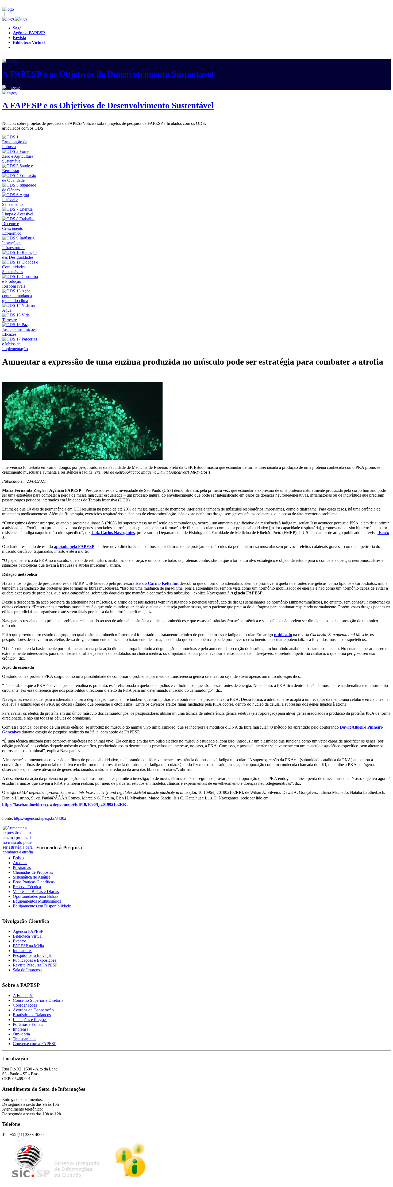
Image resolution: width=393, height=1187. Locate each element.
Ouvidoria (21, 1034)
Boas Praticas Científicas (34, 882)
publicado (283, 634)
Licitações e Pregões (30, 1019)
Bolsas (18, 858)
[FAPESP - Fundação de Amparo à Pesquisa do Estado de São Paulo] (8, 9)
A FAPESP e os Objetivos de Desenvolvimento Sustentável (108, 74)
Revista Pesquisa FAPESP (35, 965)
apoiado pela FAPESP (74, 546)
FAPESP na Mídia (28, 946)
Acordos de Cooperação (33, 1010)
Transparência (24, 1039)
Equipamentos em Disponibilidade (42, 906)
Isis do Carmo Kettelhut (157, 583)
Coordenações (25, 1005)
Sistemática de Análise (32, 877)
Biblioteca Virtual (28, 936)
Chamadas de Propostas (33, 872)
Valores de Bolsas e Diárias (36, 891)
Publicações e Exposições (34, 960)
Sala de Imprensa (27, 970)
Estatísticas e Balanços (32, 1014)
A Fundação (23, 995)
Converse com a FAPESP (34, 1043)
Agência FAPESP (28, 931)
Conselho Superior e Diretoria (38, 1000)
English (15, 88)
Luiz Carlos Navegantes (113, 532)
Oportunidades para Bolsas (35, 896)
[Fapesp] (14, 19)
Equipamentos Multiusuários (37, 901)
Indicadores (22, 950)
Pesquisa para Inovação (32, 955)
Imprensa (20, 1029)
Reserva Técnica (27, 886)
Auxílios (20, 862)
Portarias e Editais (28, 1024)
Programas (22, 867)
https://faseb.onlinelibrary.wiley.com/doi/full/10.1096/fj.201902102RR (64, 804)
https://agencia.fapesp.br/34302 (40, 818)
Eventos (19, 941)
